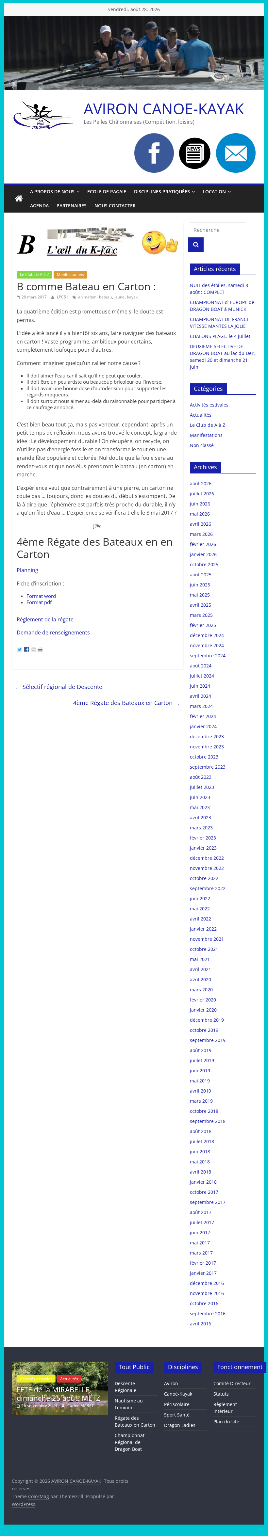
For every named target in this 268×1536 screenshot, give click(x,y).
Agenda (39, 205)
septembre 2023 (208, 767)
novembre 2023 (207, 747)
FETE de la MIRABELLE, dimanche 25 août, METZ (58, 1393)
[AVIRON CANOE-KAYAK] (19, 199)
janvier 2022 (203, 929)
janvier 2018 (203, 1182)
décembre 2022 (207, 858)
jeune (119, 297)
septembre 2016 (208, 1313)
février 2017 (203, 1263)
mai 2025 (200, 595)
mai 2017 (200, 1243)
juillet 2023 (202, 787)
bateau (105, 297)
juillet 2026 (202, 493)
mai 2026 (200, 514)
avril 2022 (200, 919)
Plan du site (226, 1421)
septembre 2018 (208, 1121)
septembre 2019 (208, 1040)
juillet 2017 (202, 1222)
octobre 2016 (204, 1303)
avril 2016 (200, 1323)
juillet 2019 (202, 1060)
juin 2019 (200, 1070)
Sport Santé (177, 1415)
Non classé (202, 445)
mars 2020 (201, 989)
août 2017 (200, 1212)
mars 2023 (201, 827)
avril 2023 (200, 817)
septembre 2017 (208, 1202)
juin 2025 (200, 585)
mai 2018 (200, 1162)
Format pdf (39, 602)
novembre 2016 (207, 1293)
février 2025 (203, 625)
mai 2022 (200, 908)
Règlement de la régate (45, 619)
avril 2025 (200, 605)
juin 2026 (200, 504)
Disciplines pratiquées (162, 191)
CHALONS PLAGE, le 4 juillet (220, 336)
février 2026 (203, 544)
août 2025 (200, 574)
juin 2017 (200, 1232)
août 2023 (200, 777)
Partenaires (72, 205)
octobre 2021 (204, 949)
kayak (132, 297)
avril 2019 (200, 1091)
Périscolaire (177, 1404)
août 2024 (200, 666)
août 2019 (200, 1050)
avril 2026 (200, 524)
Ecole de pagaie (106, 191)
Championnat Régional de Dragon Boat (129, 1442)
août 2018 (200, 1131)
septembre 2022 (208, 888)
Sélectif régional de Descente (58, 687)
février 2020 (203, 1000)
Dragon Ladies (179, 1425)
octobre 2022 (204, 878)
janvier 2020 (203, 1010)
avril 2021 (200, 969)
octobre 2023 (204, 757)
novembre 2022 (207, 868)
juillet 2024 (202, 676)
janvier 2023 (203, 848)
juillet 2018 (202, 1141)
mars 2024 (201, 706)
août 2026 (200, 483)
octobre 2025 (204, 564)
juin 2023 (200, 797)
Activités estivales (209, 405)
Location (214, 191)
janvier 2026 (203, 554)
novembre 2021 (207, 939)
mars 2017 (201, 1253)
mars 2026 (201, 534)
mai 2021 (200, 959)
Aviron (171, 1383)
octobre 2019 (204, 1030)
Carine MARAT (80, 1405)
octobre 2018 (204, 1111)
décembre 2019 (207, 1020)
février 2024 (203, 716)
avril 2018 (200, 1172)
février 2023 (203, 838)
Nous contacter (115, 205)
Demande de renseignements (53, 632)
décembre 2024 (207, 635)
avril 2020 (200, 979)
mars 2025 (201, 615)
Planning (27, 570)
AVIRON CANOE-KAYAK (164, 108)
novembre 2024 (207, 645)
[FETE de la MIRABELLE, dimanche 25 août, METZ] (60, 1365)
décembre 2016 (207, 1283)
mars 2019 (201, 1101)
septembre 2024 (208, 655)
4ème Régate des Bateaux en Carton (126, 703)
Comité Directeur (232, 1383)
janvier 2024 (203, 726)
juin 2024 (200, 686)
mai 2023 (200, 807)
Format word (41, 596)
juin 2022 (200, 898)
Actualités (200, 415)
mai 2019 (200, 1081)
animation (87, 297)
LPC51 (63, 297)
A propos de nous (52, 191)
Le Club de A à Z (34, 274)
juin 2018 (200, 1151)
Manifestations (70, 274)
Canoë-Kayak (178, 1394)
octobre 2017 (204, 1192)
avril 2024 (200, 696)
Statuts (221, 1394)
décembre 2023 (207, 736)
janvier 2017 (203, 1273)
